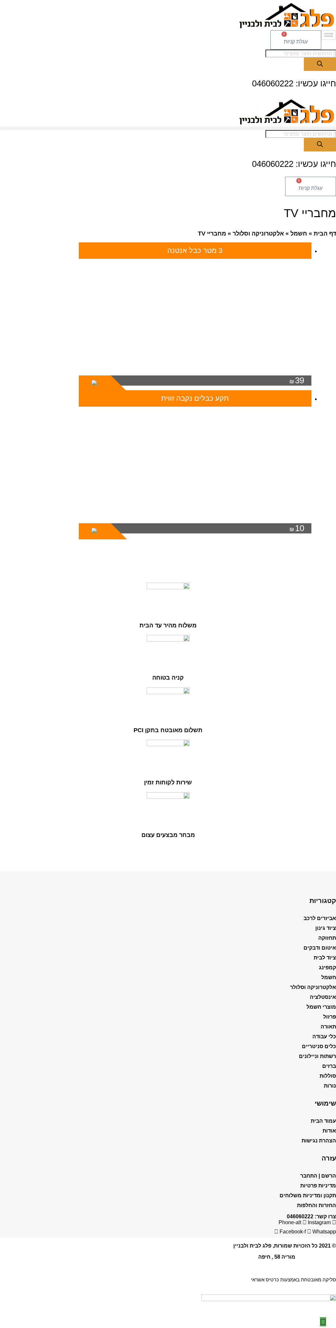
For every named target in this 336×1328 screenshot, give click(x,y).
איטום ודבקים (320, 948)
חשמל (298, 233)
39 (296, 380)
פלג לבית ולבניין (252, 1246)
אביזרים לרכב (320, 918)
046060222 (300, 1216)
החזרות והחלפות (316, 1205)
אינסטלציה (323, 997)
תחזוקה (327, 938)
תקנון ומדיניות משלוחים (308, 1195)
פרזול (329, 1017)
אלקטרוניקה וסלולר (258, 233)
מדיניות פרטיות (318, 1185)
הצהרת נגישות (319, 1140)
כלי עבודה (324, 1036)
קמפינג (327, 967)
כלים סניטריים (319, 1046)
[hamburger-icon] (328, 35)
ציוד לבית (325, 957)
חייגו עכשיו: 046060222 (294, 83)
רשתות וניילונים (317, 1056)
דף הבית (325, 233)
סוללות (328, 1076)
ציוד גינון (325, 928)
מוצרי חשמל (321, 1007)
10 (296, 528)
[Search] (320, 64)
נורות (330, 1086)
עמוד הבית (323, 1121)
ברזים (329, 1066)
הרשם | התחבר (318, 1176)
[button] (168, 128)
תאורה (328, 1026)
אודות (329, 1131)
